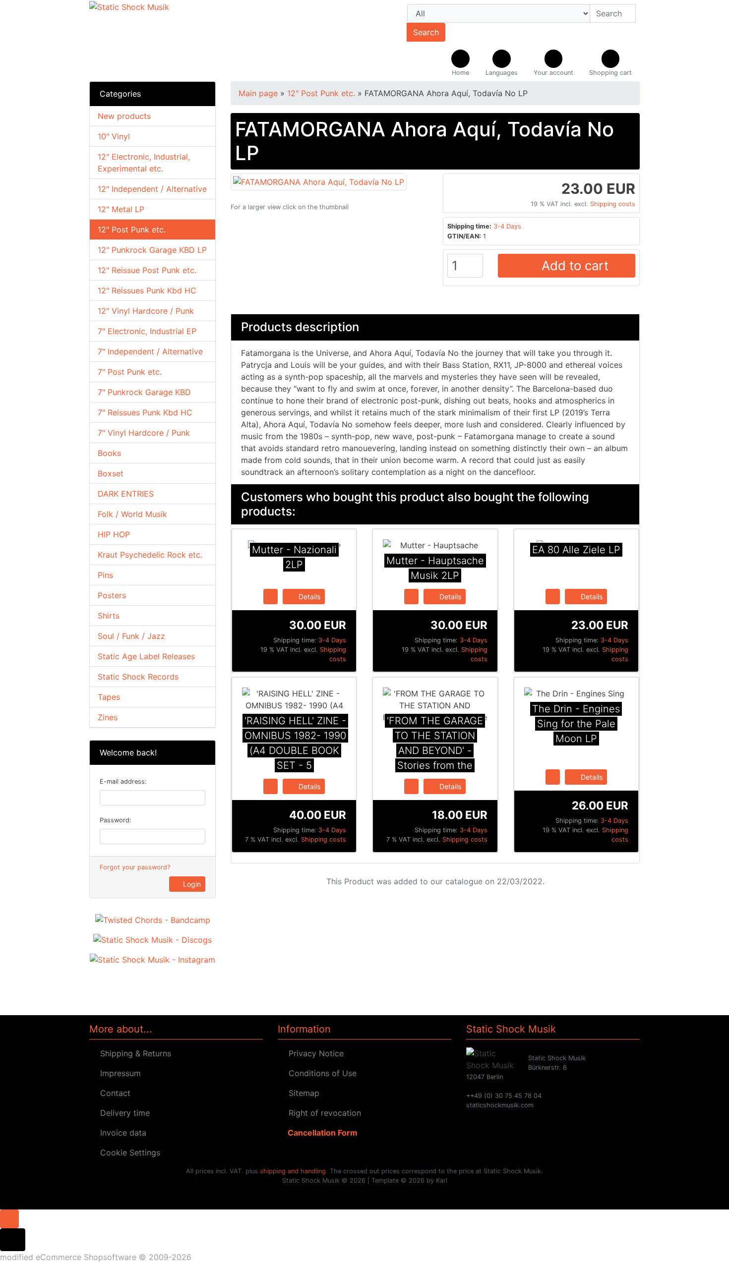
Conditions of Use (320, 1073)
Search (426, 32)
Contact (112, 1093)
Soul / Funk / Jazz (131, 636)
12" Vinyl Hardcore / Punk (146, 311)
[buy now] (270, 596)
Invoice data (120, 1133)
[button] (502, 63)
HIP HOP (114, 534)
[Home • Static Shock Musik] (176, 40)
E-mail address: (123, 781)
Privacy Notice (314, 1053)
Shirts (109, 616)
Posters (112, 595)
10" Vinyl (114, 136)
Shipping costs (612, 204)
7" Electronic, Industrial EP (147, 331)
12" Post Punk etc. (132, 229)
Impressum (118, 1073)
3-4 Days (507, 226)
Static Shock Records (138, 677)
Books (109, 453)
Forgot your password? (135, 867)
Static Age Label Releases (146, 656)
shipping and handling (293, 1171)
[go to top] (9, 1218)
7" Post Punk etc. (130, 372)
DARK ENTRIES (126, 494)
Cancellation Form (321, 1133)
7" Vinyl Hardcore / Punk (144, 433)
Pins (105, 575)
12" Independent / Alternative (152, 189)
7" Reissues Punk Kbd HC (145, 412)
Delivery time (122, 1113)
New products (124, 116)
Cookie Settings (127, 1152)
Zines (108, 717)
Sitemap (301, 1093)
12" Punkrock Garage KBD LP (152, 250)
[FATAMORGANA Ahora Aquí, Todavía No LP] (319, 181)
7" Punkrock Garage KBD (144, 392)
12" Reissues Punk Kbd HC (147, 290)
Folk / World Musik (132, 514)
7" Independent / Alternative (150, 351)
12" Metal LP (121, 209)
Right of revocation (322, 1113)
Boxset (110, 473)
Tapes (109, 697)
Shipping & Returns (133, 1053)
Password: (115, 820)
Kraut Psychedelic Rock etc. (150, 555)
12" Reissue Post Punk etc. (147, 270)
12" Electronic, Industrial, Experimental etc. (144, 162)
